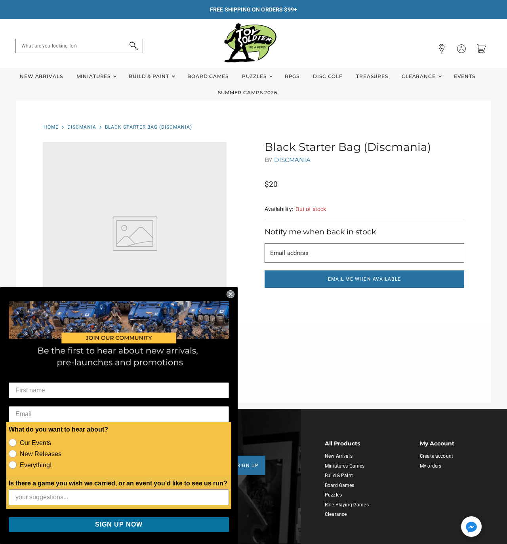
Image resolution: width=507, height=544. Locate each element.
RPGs (292, 76)
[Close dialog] (230, 294)
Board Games (207, 76)
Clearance (419, 76)
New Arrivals (41, 76)
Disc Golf (328, 76)
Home (51, 127)
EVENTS (464, 76)
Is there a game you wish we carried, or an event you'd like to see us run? (118, 483)
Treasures (372, 76)
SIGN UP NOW (119, 524)
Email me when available (364, 279)
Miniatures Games (344, 466)
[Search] (132, 46)
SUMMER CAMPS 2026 (247, 92)
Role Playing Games (347, 505)
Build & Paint (150, 76)
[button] (471, 527)
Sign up (248, 465)
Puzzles (255, 76)
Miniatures (94, 76)
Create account (436, 456)
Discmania (81, 127)
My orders (430, 466)
